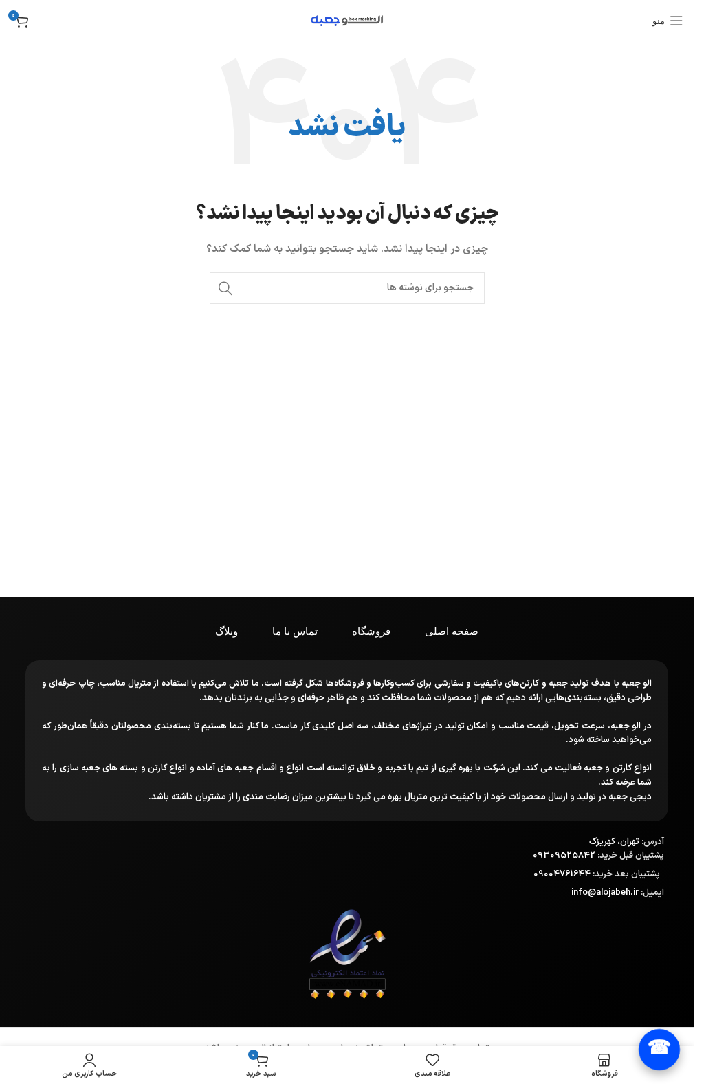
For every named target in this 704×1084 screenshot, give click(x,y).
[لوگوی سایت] (346, 20)
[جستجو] (225, 288)
